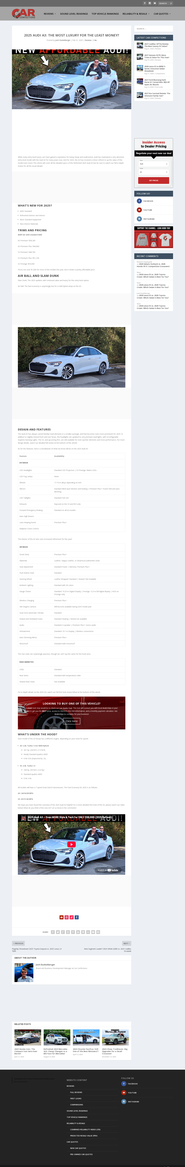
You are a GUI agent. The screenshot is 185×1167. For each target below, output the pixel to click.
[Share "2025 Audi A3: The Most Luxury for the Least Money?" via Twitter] (57, 932)
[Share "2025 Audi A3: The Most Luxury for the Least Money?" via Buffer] (83, 932)
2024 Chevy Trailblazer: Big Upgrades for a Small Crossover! (114, 1051)
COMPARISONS (76, 1104)
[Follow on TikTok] (72, 917)
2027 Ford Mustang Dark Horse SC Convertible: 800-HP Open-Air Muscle (157, 82)
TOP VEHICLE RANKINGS (105, 14)
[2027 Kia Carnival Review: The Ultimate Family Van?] (140, 95)
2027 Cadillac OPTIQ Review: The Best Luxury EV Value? (156, 45)
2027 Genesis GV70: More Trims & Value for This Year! (156, 56)
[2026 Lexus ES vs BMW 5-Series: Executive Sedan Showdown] (140, 68)
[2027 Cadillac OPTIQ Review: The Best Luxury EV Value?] (140, 45)
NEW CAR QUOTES (78, 1148)
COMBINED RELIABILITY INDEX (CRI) (85, 1129)
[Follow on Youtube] (62, 917)
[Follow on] (82, 917)
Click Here (72, 721)
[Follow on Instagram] (67, 917)
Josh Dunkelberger (62, 40)
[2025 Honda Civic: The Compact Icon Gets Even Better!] (27, 1037)
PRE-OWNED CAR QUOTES (81, 1154)
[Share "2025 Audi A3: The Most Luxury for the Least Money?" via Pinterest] (73, 932)
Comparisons (160, 73)
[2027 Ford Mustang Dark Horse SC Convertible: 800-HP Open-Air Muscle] (140, 81)
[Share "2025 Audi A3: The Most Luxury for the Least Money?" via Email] (93, 932)
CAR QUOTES (161, 14)
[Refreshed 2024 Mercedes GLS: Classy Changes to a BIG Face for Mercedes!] (57, 1037)
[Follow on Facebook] (77, 917)
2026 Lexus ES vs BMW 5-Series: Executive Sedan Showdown (155, 68)
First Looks (159, 87)
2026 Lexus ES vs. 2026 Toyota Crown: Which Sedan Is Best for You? (153, 275)
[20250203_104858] (71, 387)
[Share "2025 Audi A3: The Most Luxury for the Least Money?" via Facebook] (52, 932)
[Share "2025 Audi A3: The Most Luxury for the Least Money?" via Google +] (62, 932)
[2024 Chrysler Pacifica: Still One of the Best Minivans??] (86, 1037)
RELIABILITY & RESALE (135, 14)
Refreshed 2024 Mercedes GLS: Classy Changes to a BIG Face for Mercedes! (55, 1051)
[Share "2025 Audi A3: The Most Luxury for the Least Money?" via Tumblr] (67, 932)
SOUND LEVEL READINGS (74, 14)
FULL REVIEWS (76, 1092)
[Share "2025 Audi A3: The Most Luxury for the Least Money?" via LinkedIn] (78, 932)
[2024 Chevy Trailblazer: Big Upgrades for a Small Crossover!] (115, 1037)
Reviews (88, 40)
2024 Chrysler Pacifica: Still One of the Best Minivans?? (86, 1050)
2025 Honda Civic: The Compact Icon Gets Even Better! (25, 1051)
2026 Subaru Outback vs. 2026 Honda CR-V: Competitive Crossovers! (153, 265)
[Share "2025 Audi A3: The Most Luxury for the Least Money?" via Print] (98, 932)
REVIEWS (48, 14)
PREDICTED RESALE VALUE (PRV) (83, 1135)
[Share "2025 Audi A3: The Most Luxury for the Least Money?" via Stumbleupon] (88, 932)
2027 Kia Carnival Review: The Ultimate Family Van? (157, 94)
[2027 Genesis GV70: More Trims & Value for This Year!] (140, 57)
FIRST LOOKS (75, 1098)
